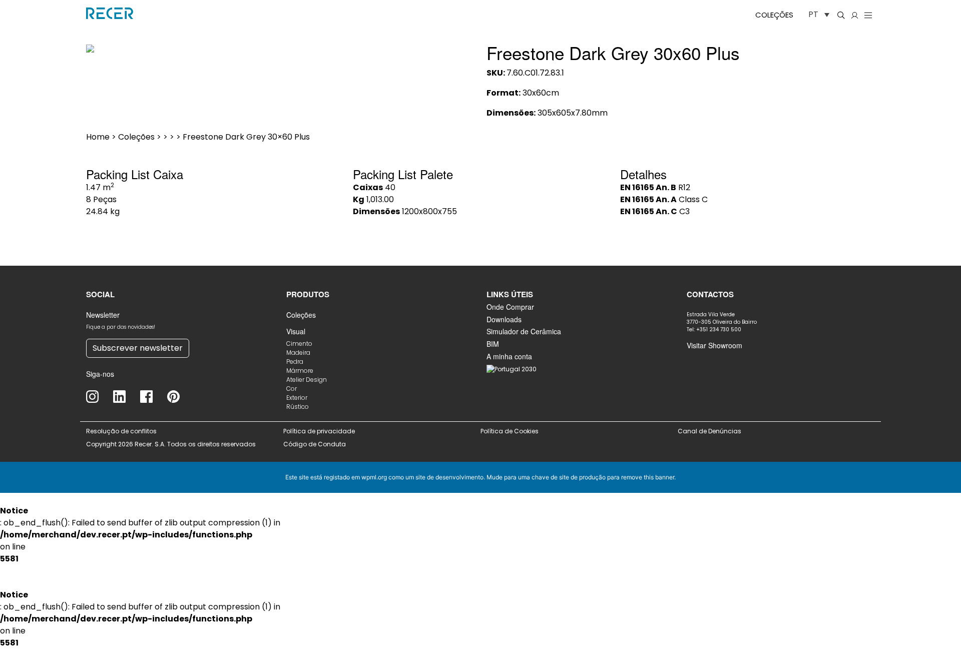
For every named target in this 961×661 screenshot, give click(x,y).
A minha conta (509, 356)
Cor (291, 388)
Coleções (774, 15)
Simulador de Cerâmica (524, 331)
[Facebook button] (153, 396)
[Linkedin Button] (126, 396)
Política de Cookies (509, 431)
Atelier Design (306, 379)
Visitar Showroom (714, 345)
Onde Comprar (510, 307)
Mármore (299, 370)
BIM (493, 344)
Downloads (504, 319)
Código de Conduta (314, 444)
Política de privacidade (319, 431)
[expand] (462, 42)
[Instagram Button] (99, 396)
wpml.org (374, 477)
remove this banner (647, 477)
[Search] (841, 15)
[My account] (854, 15)
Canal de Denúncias (710, 431)
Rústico (297, 406)
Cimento (299, 343)
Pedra (294, 361)
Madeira (298, 352)
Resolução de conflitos (121, 431)
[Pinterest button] (180, 396)
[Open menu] (868, 15)
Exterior (296, 397)
